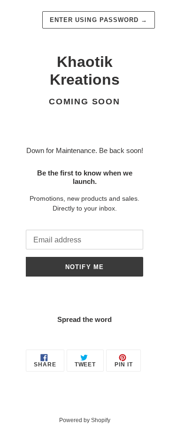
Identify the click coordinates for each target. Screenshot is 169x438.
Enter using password (98, 19)
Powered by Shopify (84, 420)
